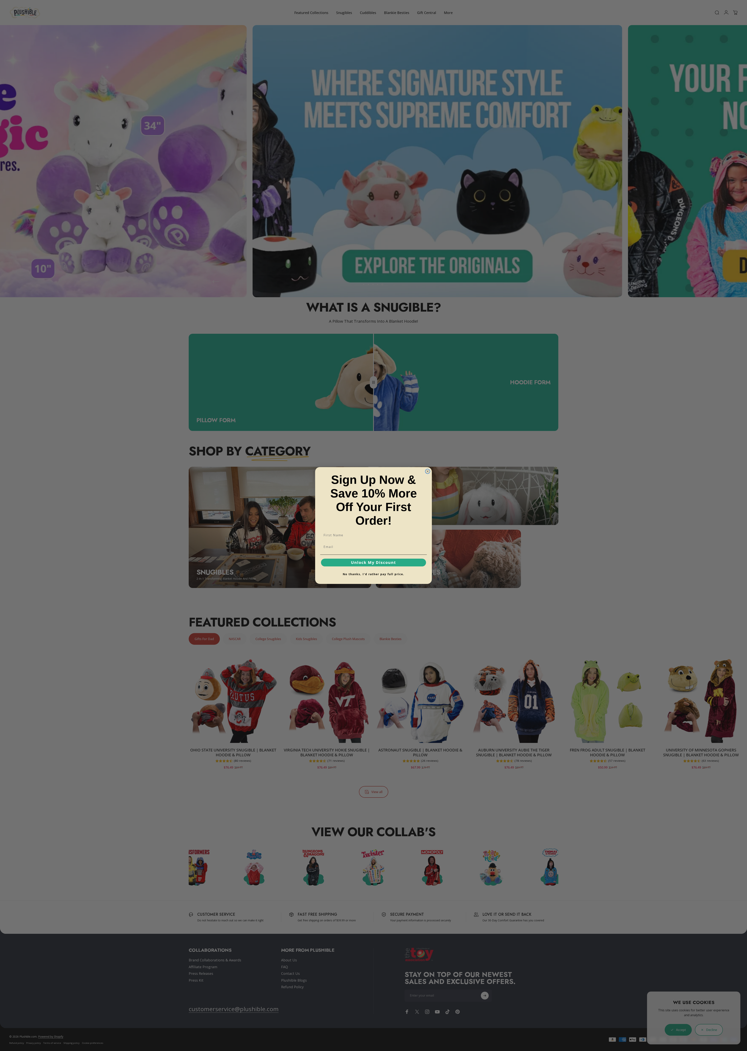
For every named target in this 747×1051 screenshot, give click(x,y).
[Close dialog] (427, 471)
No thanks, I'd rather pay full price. (373, 574)
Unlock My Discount (373, 562)
